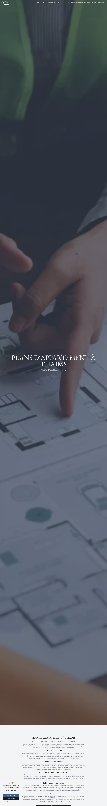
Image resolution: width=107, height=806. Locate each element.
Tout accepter (11, 795)
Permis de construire (78, 3)
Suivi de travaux (63, 3)
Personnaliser (11, 802)
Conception (52, 3)
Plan (44, 3)
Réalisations (91, 3)
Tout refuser (11, 798)
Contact (101, 3)
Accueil (38, 3)
